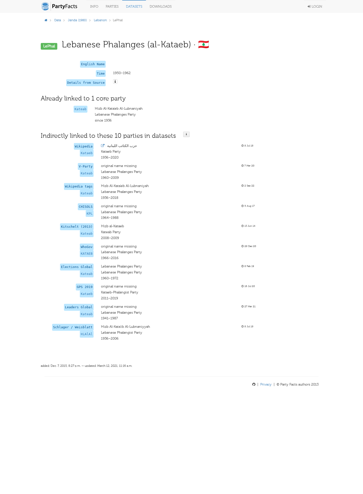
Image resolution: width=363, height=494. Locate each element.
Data (57, 20)
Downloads (161, 6)
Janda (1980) (77, 20)
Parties (112, 6)
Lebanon (100, 20)
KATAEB (87, 253)
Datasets (134, 6)
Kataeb (87, 153)
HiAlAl (87, 334)
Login (316, 6)
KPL (90, 213)
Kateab (80, 109)
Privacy (266, 384)
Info (94, 6)
